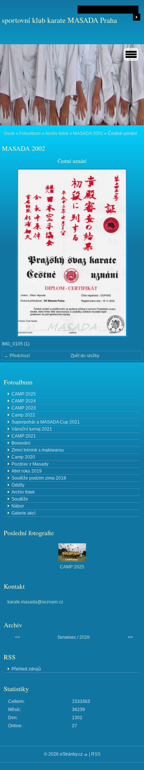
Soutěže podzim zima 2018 (38, 478)
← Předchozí (17, 355)
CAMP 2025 (23, 394)
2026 (84, 637)
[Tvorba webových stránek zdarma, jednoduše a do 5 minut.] (86, 754)
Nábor (17, 506)
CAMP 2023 (23, 408)
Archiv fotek (56, 133)
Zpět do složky (85, 355)
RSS (95, 754)
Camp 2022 (23, 415)
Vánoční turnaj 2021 (31, 429)
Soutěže (19, 499)
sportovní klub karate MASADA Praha (59, 20)
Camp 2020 (23, 457)
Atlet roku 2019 (26, 471)
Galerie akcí (23, 513)
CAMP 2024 (23, 401)
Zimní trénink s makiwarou (37, 450)
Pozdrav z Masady (29, 464)
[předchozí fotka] (14, 252)
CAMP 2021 (23, 436)
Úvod (9, 133)
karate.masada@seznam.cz (35, 601)
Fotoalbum (30, 133)
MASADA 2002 (88, 133)
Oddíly (17, 485)
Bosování (20, 443)
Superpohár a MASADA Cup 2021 (45, 422)
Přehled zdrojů (26, 669)
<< (17, 637)
